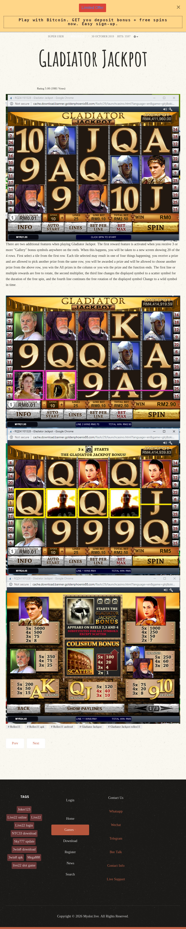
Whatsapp (116, 811)
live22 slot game (24, 865)
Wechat (116, 825)
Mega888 (33, 857)
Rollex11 (14, 726)
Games (69, 830)
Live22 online (17, 817)
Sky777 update (24, 841)
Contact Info (115, 865)
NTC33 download (24, 833)
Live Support (116, 879)
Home (70, 818)
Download (70, 841)
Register (70, 852)
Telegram (115, 838)
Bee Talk (116, 852)
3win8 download (24, 849)
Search (70, 874)
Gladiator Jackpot (93, 58)
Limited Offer (92, 8)
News (70, 863)
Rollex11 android (63, 726)
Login (70, 800)
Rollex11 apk (36, 726)
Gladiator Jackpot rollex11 (125, 726)
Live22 (36, 817)
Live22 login (24, 825)
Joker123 (24, 809)
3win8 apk (15, 857)
